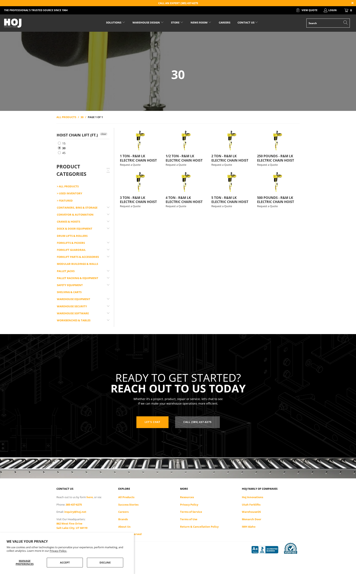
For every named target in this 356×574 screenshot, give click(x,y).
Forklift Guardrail (71, 250)
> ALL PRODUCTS (68, 186)
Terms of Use (188, 519)
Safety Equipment (70, 285)
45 (63, 153)
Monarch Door (251, 519)
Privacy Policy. (58, 551)
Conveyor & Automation (75, 214)
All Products (126, 497)
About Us (124, 526)
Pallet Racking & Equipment (77, 278)
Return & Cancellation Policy (199, 526)
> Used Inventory (69, 193)
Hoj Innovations (252, 497)
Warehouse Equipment (73, 299)
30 (63, 148)
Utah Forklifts (251, 504)
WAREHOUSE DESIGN (146, 22)
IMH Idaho (248, 526)
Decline (105, 562)
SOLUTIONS (114, 22)
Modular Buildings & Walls (77, 264)
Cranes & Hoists (68, 221)
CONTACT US (246, 22)
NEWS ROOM (199, 22)
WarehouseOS (251, 512)
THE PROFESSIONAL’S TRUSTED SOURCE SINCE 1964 (36, 10)
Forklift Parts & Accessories (78, 257)
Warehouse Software (73, 313)
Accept (65, 562)
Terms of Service (191, 512)
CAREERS (224, 22)
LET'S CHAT (152, 422)
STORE (175, 22)
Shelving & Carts (69, 292)
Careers (123, 512)
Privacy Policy (189, 504)
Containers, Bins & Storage (77, 207)
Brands (123, 519)
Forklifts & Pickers (71, 243)
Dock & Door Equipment (74, 228)
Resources (187, 497)
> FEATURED (65, 200)
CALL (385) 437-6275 (197, 422)
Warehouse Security (72, 306)
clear (104, 134)
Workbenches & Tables (73, 320)
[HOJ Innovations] (30, 23)
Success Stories (128, 504)
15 (63, 143)
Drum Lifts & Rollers (72, 236)
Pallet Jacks (66, 271)
